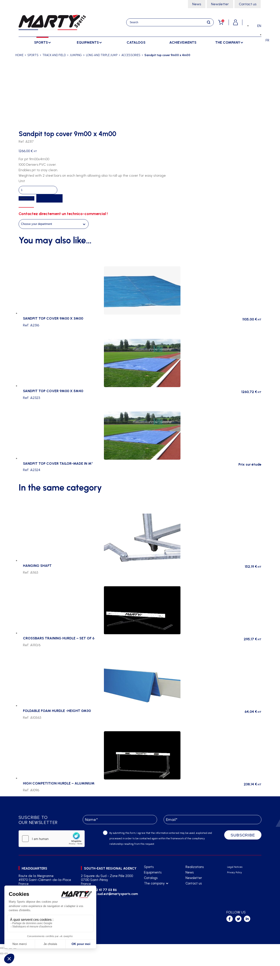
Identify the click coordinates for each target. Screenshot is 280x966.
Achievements (182, 42)
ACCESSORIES (130, 55)
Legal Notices (234, 867)
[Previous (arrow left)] (2, 953)
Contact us (247, 4)
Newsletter (220, 4)
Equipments (152, 872)
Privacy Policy (234, 872)
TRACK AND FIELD (54, 55)
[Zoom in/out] (2, 948)
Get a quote (49, 198)
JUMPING (76, 55)
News (196, 4)
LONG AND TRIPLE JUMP (101, 55)
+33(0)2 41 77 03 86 (101, 890)
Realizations (195, 867)
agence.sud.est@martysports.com (111, 894)
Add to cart (26, 198)
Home (19, 55)
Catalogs (136, 42)
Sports (149, 867)
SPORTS (32, 55)
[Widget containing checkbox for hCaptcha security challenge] (52, 838)
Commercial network (159, 894)
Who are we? (153, 889)
